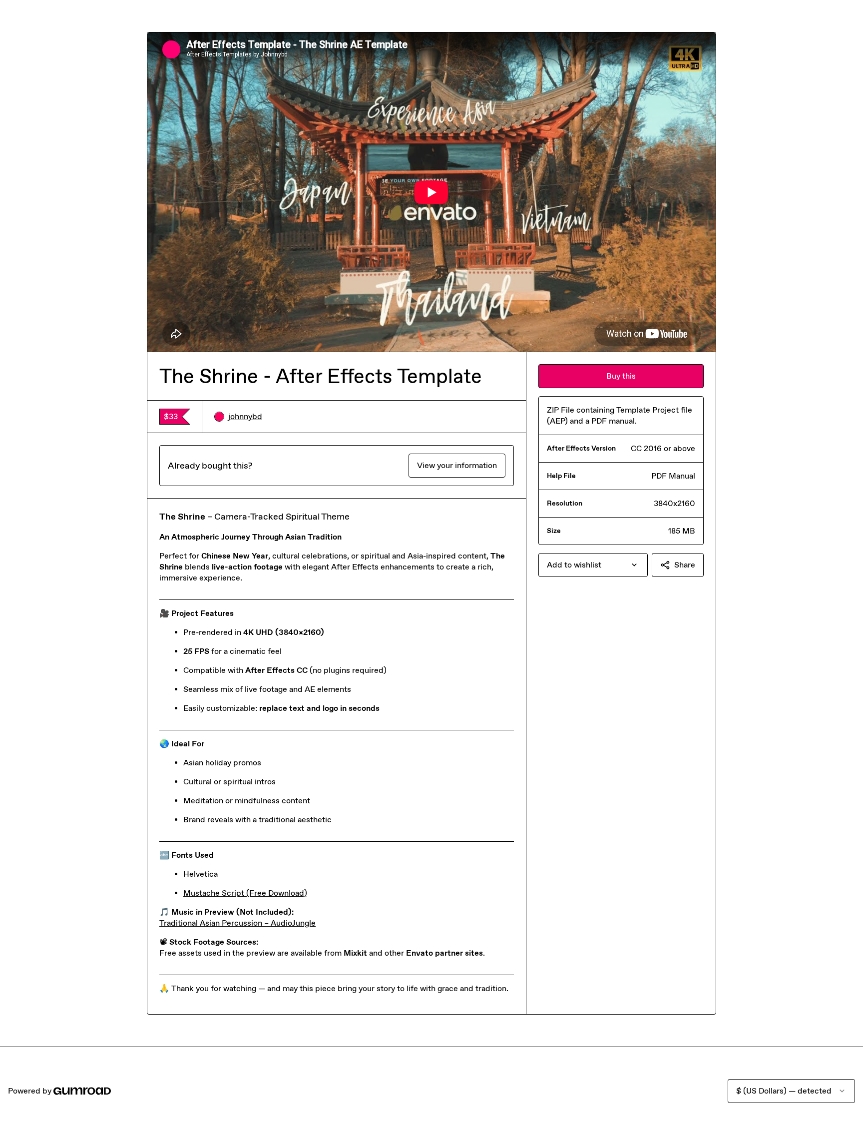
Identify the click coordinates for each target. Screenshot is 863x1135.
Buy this (621, 376)
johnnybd (245, 416)
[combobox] (593, 565)
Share (684, 564)
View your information (457, 465)
